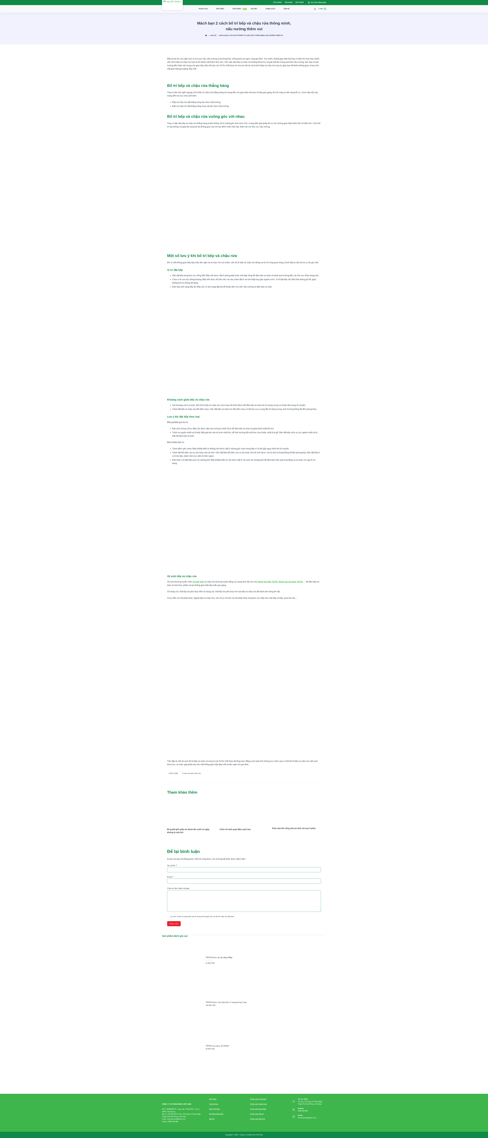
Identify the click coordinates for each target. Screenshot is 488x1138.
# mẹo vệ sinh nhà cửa (191, 773)
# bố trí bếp (173, 773)
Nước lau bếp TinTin (268, 582)
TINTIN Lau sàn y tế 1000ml (217, 1046)
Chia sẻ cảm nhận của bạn (178, 888)
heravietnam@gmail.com (307, 1118)
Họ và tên (172, 865)
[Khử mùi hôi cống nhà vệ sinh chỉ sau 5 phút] (296, 811)
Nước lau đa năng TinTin (291, 582)
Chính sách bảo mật (257, 1119)
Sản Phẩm (239, 9)
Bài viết (254, 9)
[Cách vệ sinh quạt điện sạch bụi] (244, 811)
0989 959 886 (303, 1111)
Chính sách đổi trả (257, 1114)
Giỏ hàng (288, 2)
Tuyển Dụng (213, 1104)
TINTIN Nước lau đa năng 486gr (219, 957)
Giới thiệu (220, 9)
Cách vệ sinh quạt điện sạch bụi (235, 829)
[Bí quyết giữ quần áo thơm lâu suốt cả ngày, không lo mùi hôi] (191, 811)
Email (170, 877)
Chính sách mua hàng (258, 1099)
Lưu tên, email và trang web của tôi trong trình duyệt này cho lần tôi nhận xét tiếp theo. (202, 916)
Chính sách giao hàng (258, 1109)
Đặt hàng (300, 2)
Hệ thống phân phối (216, 1114)
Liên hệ (286, 9)
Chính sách (270, 9)
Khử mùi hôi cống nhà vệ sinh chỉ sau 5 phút (293, 828)
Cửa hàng (277, 2)
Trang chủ (203, 9)
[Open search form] (315, 9)
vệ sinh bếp (198, 582)
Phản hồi (174, 924)
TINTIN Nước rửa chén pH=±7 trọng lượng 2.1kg (226, 1002)
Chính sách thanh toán (258, 1104)
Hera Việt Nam (214, 1109)
